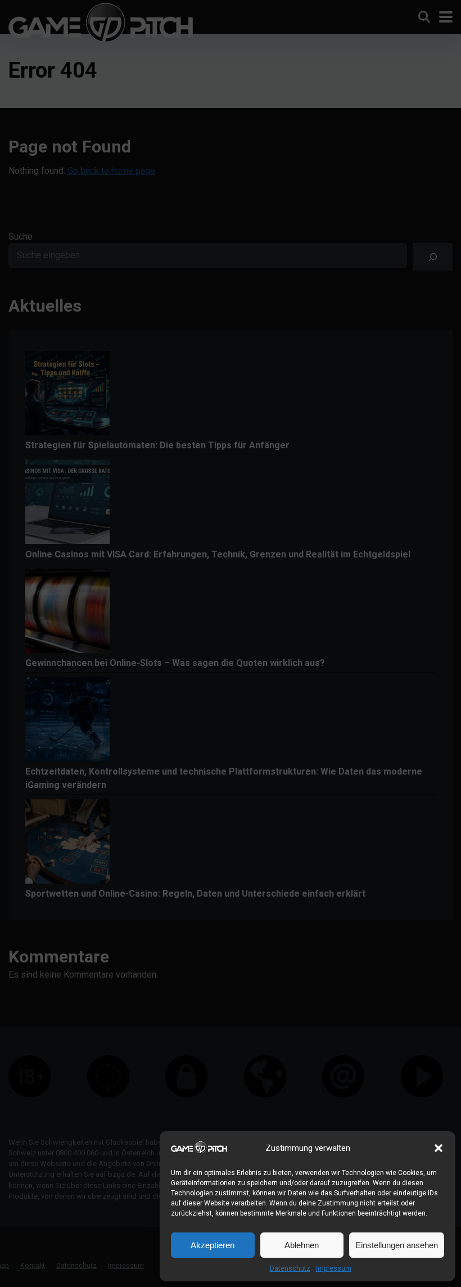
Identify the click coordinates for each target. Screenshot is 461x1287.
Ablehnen (301, 1245)
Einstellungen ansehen (396, 1245)
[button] (438, 1148)
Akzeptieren (212, 1245)
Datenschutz (290, 1268)
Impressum (333, 1268)
